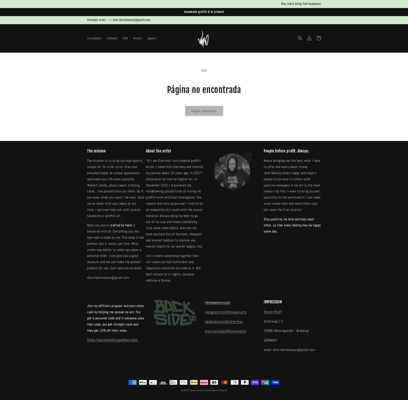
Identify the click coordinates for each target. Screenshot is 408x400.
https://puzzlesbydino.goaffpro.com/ (112, 340)
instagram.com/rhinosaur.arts (225, 312)
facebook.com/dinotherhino (224, 321)
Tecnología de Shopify (216, 390)
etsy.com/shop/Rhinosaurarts (225, 331)
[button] (300, 38)
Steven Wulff (273, 312)
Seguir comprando (204, 111)
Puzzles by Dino (197, 390)
